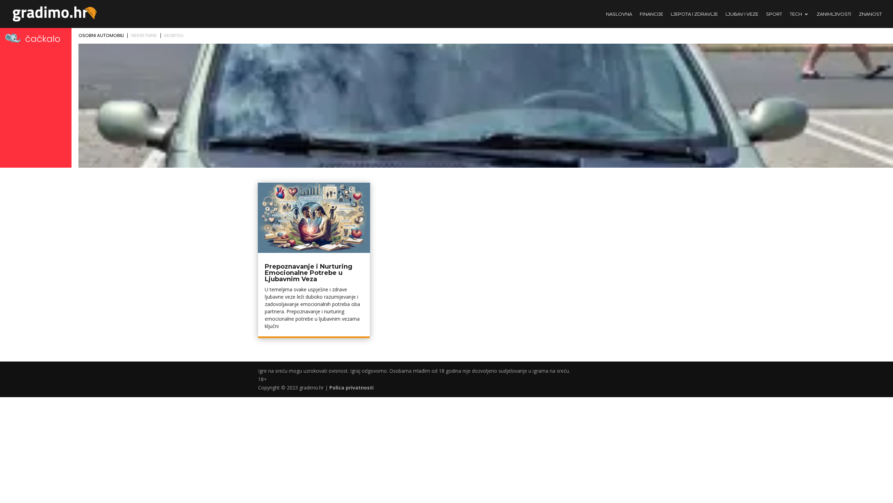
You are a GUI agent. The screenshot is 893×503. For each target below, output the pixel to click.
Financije (651, 14)
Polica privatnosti (351, 387)
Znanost (870, 14)
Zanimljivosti (834, 14)
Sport (774, 14)
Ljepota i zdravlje (694, 14)
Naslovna (619, 14)
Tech (796, 14)
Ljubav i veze (742, 14)
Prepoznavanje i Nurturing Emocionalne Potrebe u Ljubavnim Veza (308, 273)
